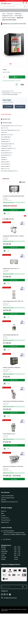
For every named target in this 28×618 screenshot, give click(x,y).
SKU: (4, 72)
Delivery (3, 500)
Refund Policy (5, 522)
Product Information (6, 114)
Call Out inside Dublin (7, 495)
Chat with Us (21, 106)
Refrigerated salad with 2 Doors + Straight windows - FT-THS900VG (13, 236)
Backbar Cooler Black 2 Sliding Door (11, 367)
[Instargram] (4, 595)
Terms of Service (5, 520)
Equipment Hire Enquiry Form (9, 502)
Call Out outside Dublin (7, 498)
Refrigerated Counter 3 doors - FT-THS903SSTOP (11, 268)
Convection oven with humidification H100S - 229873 (13, 196)
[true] (2, 595)
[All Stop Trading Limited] (7, 3)
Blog (2, 513)
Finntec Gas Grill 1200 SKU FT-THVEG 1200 (13, 466)
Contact (3, 515)
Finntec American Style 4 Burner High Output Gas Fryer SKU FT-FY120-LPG (13, 401)
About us (3, 511)
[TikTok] (10, 595)
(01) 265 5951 (9, 106)
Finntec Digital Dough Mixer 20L (10, 335)
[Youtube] (7, 595)
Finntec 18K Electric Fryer (9, 433)
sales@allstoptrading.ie (10, 598)
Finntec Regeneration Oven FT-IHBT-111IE (13, 301)
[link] (16, 84)
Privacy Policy (5, 518)
